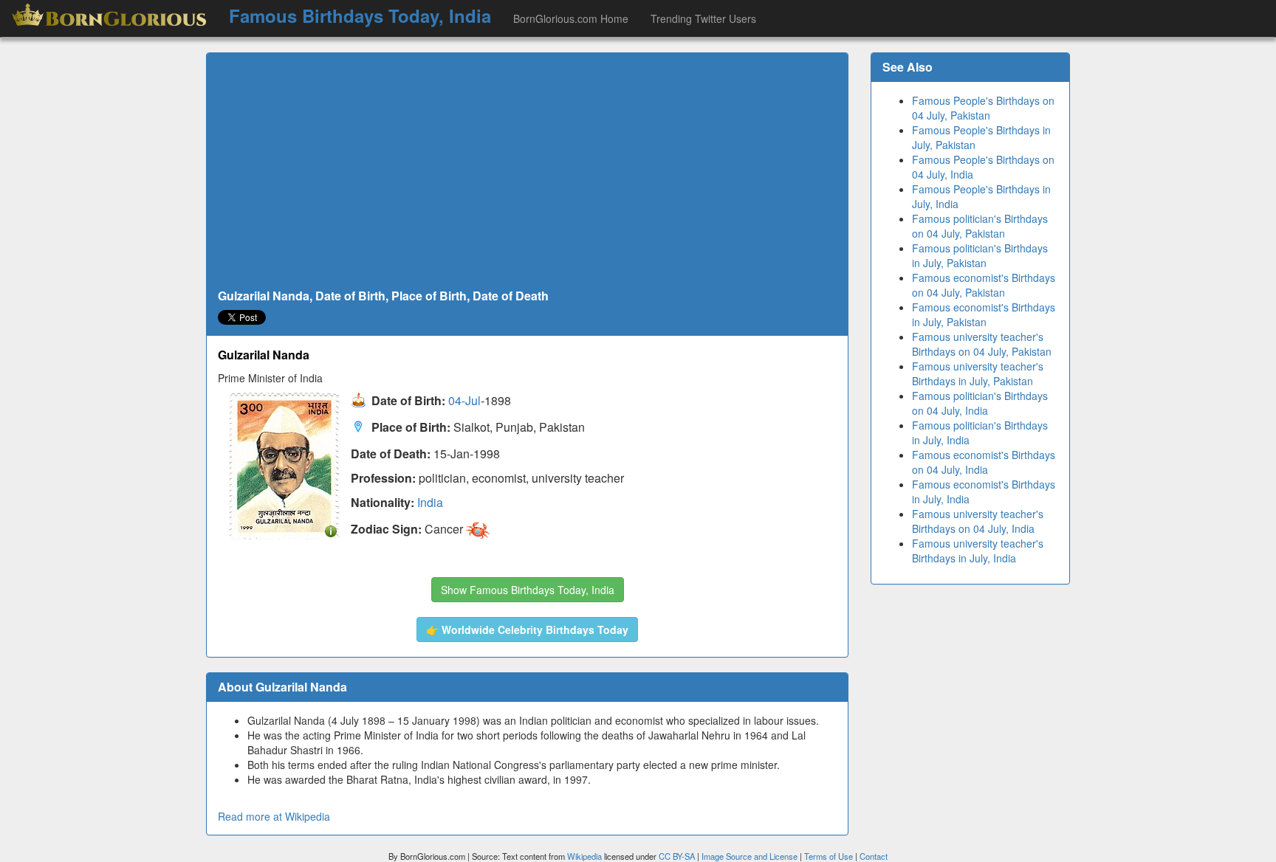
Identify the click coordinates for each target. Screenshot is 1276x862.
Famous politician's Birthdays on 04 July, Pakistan (980, 226)
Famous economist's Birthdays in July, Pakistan (983, 314)
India (430, 502)
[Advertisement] (527, 171)
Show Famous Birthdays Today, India (527, 589)
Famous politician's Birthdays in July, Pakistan (980, 255)
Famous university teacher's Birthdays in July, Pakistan (977, 373)
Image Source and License (750, 856)
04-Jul (464, 401)
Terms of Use (829, 856)
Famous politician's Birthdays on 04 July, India (980, 403)
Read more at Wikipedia (274, 816)
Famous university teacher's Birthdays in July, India (977, 550)
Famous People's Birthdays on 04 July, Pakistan (983, 108)
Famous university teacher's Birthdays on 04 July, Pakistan (982, 344)
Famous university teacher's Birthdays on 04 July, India (977, 521)
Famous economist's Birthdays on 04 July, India (983, 462)
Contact (874, 856)
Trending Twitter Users (703, 18)
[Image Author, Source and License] (330, 530)
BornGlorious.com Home (570, 18)
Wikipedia (584, 856)
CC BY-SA (677, 856)
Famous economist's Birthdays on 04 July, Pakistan (983, 285)
